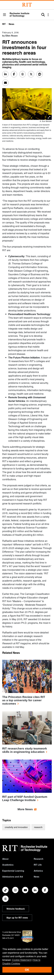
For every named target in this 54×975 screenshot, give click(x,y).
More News (25, 809)
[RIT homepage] (24, 848)
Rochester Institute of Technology (19, 14)
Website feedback (15, 908)
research (38, 827)
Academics (8, 864)
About (5, 858)
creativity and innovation (16, 827)
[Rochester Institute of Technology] (27, 4)
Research (38, 858)
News (11, 23)
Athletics (38, 870)
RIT (4, 23)
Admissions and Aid (12, 876)
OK (27, 970)
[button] (4, 15)
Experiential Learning (13, 870)
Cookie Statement (21, 960)
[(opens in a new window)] (5, 890)
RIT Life (38, 864)
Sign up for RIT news (17, 917)
